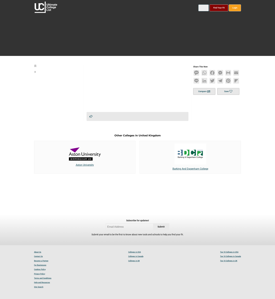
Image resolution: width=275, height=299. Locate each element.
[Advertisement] (137, 87)
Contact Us (38, 256)
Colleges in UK (134, 261)
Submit (161, 226)
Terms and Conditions (42, 278)
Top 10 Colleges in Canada (230, 256)
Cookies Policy (40, 269)
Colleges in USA (134, 252)
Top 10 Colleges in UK (228, 261)
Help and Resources (42, 282)
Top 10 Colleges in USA (229, 252)
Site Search (38, 287)
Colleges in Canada (135, 256)
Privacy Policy (39, 274)
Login (234, 8)
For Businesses (40, 265)
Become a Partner (41, 261)
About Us (37, 252)
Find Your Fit (219, 8)
